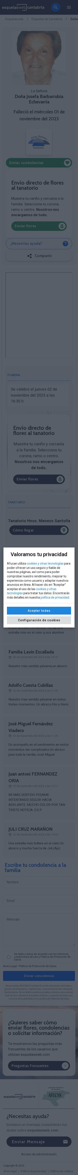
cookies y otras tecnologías (45, 563)
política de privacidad (55, 597)
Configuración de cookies (39, 620)
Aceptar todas (39, 610)
